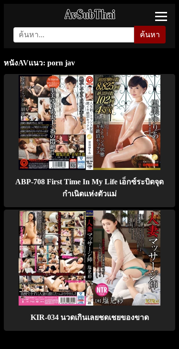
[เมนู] (161, 16)
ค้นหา (150, 35)
